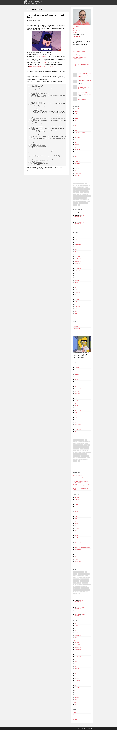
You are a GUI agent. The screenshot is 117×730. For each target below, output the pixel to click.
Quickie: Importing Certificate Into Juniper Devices (81, 65)
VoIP (76, 166)
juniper (85, 189)
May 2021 (76, 242)
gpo (78, 187)
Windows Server (78, 173)
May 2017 (76, 285)
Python (76, 147)
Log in (74, 323)
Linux (76, 130)
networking (75, 194)
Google (76, 123)
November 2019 (78, 261)
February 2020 (77, 256)
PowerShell (77, 144)
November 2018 (78, 268)
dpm (86, 183)
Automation (77, 111)
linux (78, 190)
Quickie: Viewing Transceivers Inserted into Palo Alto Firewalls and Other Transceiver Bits (82, 61)
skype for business (77, 199)
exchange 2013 (80, 185)
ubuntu (83, 201)
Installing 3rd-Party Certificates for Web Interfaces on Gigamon (81, 54)
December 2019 (78, 258)
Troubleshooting (78, 161)
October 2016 (77, 289)
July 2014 (76, 313)
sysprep (86, 199)
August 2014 (77, 311)
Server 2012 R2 (78, 154)
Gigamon (76, 120)
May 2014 (76, 316)
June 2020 (76, 251)
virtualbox (87, 201)
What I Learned (78, 168)
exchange (75, 185)
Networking (77, 139)
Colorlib (83, 728)
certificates (75, 183)
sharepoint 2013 (76, 197)
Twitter (75, 28)
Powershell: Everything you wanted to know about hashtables (41, 66)
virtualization (76, 203)
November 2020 (78, 246)
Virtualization (77, 163)
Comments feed (76, 328)
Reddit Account (76, 32)
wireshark (75, 204)
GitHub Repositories (77, 30)
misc (81, 192)
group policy (82, 187)
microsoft (87, 190)
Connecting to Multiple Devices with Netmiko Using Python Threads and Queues (84, 87)
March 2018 (77, 280)
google (75, 187)
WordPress (91, 728)
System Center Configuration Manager (82, 158)
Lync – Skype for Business (80, 132)
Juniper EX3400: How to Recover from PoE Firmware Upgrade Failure (84, 75)
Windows (76, 170)
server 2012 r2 (76, 196)
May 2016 (76, 294)
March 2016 (77, 299)
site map (81, 197)
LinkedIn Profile (76, 26)
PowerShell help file (42, 56)
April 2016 (76, 297)
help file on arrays (43, 62)
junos (88, 189)
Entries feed (75, 326)
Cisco (76, 113)
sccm (86, 194)
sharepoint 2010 (87, 196)
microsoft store (76, 192)
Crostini (76, 116)
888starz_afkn (77, 225)
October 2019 (77, 263)
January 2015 (77, 306)
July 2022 (76, 237)
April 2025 (76, 235)
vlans (82, 203)
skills (85, 197)
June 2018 (76, 275)
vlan (80, 203)
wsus (79, 204)
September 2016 (78, 292)
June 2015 (76, 304)
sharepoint (81, 196)
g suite (86, 187)
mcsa (83, 190)
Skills (76, 156)
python (80, 194)
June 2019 (76, 266)
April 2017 (76, 287)
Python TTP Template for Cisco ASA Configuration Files (80, 58)
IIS (75, 125)
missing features (85, 192)
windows (86, 203)
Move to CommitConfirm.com (79, 51)
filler (88, 185)
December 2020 (78, 244)
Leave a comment (37, 20)
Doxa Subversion (76, 36)
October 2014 (77, 308)
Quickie (76, 151)
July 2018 (76, 273)
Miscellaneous (77, 137)
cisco (79, 183)
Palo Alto (76, 142)
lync (81, 190)
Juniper (76, 127)
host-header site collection (78, 189)
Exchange (77, 118)
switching (82, 199)
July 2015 (76, 301)
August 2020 (77, 249)
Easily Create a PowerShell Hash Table (36, 67)
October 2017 (77, 282)
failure (85, 185)
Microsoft (77, 135)
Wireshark (77, 175)
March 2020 (77, 254)
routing (83, 194)
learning (75, 190)
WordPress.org (76, 331)
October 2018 (77, 270)
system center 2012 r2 (77, 201)
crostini (82, 183)
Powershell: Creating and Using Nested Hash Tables (45, 16)
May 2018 (76, 277)
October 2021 (77, 239)
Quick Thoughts (78, 149)
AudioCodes (77, 108)
